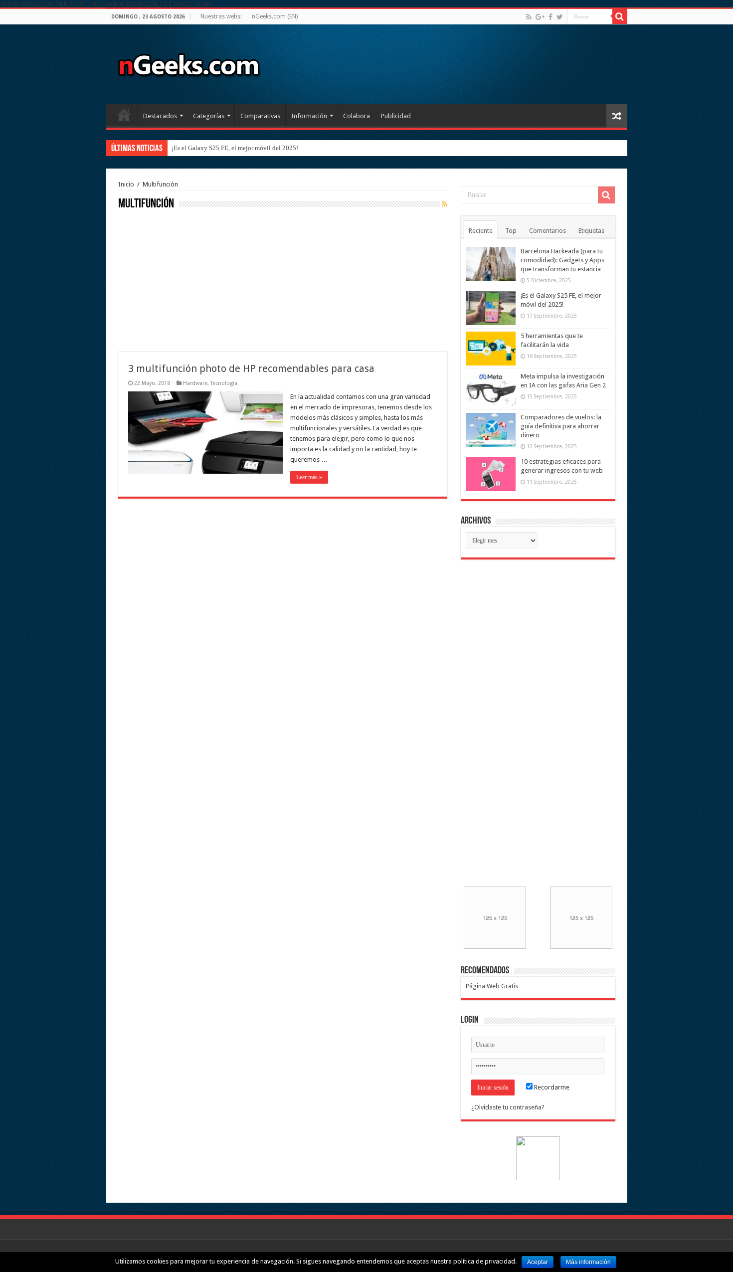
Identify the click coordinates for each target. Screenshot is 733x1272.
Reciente (481, 230)
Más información (588, 1262)
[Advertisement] (193, 279)
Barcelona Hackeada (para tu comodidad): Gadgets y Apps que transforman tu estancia (562, 260)
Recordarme (551, 1087)
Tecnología (223, 383)
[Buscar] (619, 16)
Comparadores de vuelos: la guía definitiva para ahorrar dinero (561, 426)
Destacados (160, 116)
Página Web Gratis (492, 986)
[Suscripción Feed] (444, 203)
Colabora (356, 116)
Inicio (124, 114)
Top (511, 230)
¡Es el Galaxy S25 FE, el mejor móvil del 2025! (235, 148)
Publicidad (396, 116)
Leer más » (309, 477)
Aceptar (537, 1262)
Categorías (208, 116)
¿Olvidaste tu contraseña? (508, 1107)
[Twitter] (559, 17)
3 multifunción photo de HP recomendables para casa (251, 368)
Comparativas (260, 116)
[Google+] (540, 17)
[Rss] (529, 17)
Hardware (195, 383)
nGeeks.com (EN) (275, 16)
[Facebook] (550, 17)
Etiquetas (591, 230)
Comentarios (547, 230)
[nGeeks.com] (188, 62)
